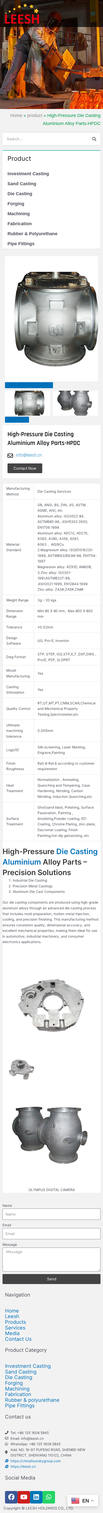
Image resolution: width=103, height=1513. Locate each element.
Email (6, 1225)
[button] (11, 385)
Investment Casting (28, 173)
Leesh (12, 1316)
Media (12, 1333)
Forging (16, 203)
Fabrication (20, 223)
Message (9, 1245)
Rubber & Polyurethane (33, 233)
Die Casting (20, 193)
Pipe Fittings (21, 243)
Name (7, 1206)
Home (16, 115)
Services (15, 1328)
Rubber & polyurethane (32, 1400)
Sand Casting (22, 183)
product (34, 115)
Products (15, 1322)
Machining (19, 213)
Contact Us (18, 1339)
